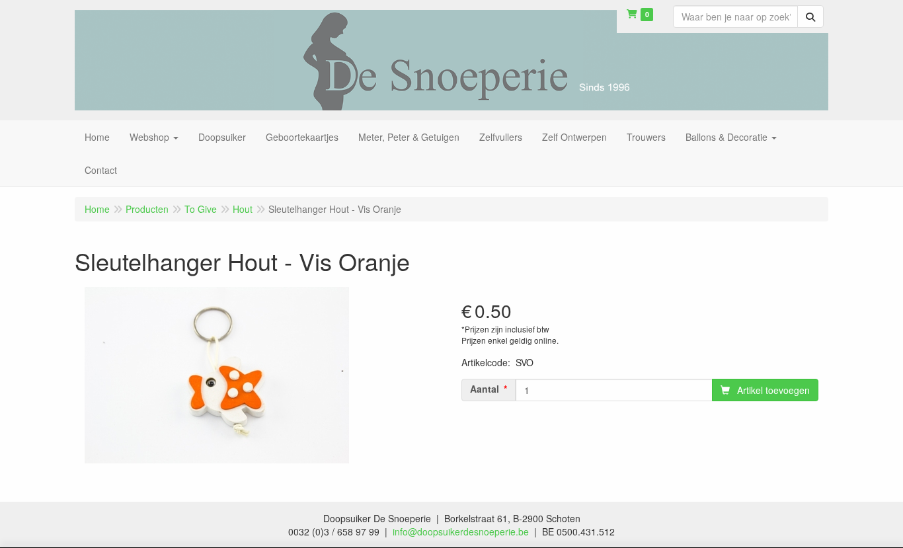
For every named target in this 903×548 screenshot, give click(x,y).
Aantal (484, 388)
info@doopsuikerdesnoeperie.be (461, 531)
